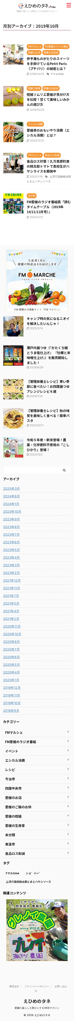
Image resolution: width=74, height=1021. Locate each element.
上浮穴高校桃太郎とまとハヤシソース (28, 882)
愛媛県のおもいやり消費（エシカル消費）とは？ (48, 133)
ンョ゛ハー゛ (34, 873)
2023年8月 (11, 527)
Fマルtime (57, 74)
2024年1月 (11, 504)
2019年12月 (12, 688)
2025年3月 (11, 488)
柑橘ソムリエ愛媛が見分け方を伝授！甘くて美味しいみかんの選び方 (48, 99)
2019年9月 (11, 711)
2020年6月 (11, 657)
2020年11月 (12, 626)
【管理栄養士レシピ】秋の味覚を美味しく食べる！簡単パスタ (48, 415)
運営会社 (14, 986)
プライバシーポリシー (36, 986)
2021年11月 (11, 588)
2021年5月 (11, 603)
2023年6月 (11, 542)
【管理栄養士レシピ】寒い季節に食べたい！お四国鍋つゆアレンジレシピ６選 (48, 386)
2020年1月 (11, 680)
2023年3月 (11, 565)
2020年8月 (11, 642)
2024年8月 (11, 496)
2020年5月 (11, 665)
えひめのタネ (37, 1001)
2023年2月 (11, 573)
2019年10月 (12, 703)
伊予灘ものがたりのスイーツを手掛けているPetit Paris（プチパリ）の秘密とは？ (48, 63)
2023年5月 (11, 550)
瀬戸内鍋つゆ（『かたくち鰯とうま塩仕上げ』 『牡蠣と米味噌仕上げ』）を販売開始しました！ (48, 355)
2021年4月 (11, 611)
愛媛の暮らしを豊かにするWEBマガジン (37, 1007)
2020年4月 (11, 672)
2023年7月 (11, 534)
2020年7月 (11, 649)
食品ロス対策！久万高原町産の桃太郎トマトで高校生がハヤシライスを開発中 (48, 166)
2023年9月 (11, 519)
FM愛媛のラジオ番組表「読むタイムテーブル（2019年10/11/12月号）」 (49, 206)
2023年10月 (12, 511)
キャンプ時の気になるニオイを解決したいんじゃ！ (48, 321)
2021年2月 (11, 619)
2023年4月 (11, 557)
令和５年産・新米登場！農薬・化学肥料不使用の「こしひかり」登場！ (48, 444)
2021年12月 (12, 580)
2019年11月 (11, 695)
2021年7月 (11, 596)
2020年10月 (12, 634)
